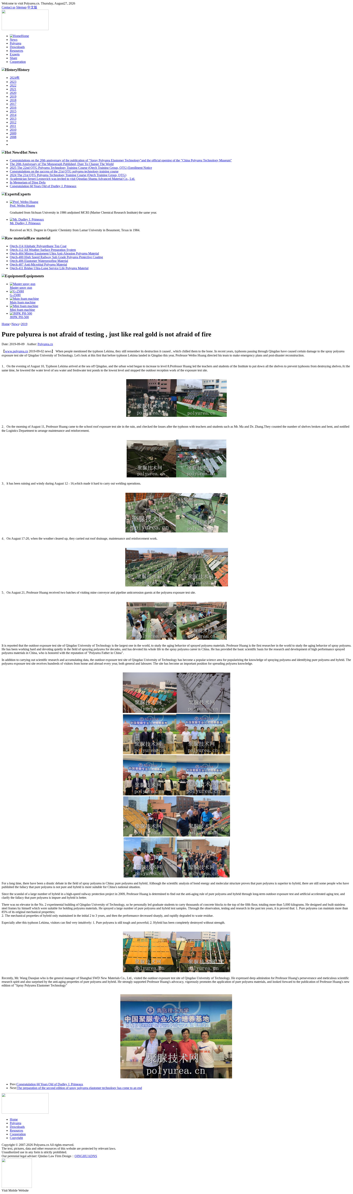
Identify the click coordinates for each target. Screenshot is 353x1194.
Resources (16, 50)
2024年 (15, 77)
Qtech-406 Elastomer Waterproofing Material (39, 261)
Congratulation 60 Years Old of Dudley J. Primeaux (43, 186)
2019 (13, 96)
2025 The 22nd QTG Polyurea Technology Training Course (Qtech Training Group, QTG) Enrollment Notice (81, 167)
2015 (13, 111)
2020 (13, 93)
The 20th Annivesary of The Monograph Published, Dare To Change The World (62, 164)
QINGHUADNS (86, 1156)
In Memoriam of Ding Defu (28, 182)
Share (13, 58)
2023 (13, 81)
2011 (13, 126)
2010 (13, 129)
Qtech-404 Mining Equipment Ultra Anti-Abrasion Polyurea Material (54, 253)
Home (25, 36)
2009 (13, 133)
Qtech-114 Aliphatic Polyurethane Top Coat (38, 246)
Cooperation (18, 61)
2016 (13, 107)
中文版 (32, 7)
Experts (15, 54)
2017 (13, 104)
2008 (13, 137)
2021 (13, 89)
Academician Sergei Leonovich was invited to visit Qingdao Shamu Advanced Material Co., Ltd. (72, 178)
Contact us (8, 7)
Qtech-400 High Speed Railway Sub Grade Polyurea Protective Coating (56, 257)
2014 (13, 115)
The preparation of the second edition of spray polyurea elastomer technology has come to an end (79, 1088)
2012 (13, 122)
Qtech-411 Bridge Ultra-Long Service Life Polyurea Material (49, 268)
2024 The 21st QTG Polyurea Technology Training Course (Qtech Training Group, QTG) (68, 175)
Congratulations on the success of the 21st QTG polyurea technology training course (64, 171)
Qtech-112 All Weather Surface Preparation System (43, 249)
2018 (13, 100)
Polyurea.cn (45, 344)
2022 (13, 85)
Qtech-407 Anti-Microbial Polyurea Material (38, 264)
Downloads (17, 47)
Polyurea (15, 43)
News (13, 39)
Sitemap (21, 7)
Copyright (16, 1138)
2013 (13, 118)
